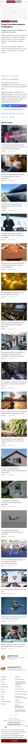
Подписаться (15, 105)
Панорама (17, 676)
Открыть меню (2, 2)
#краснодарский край (7, 113)
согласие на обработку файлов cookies (12, 737)
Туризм (2, 699)
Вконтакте (11, 715)
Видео (2, 696)
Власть (2, 681)
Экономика (3, 684)
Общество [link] (3, 151)
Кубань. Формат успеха (21, 691)
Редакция (17, 700)
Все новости (4, 676)
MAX (23, 109)
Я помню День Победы (20, 694)
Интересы (3, 704)
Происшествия (5, 21)
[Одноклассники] (7, 117)
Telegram (17, 715)
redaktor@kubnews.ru (14, 724)
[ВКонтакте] (4, 117)
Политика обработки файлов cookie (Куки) (20, 710)
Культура (3, 691)
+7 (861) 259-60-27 (14, 723)
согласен (14, 741)
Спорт (2, 689)
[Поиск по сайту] (26, 2)
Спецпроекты (18, 686)
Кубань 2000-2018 (19, 689)
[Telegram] (10, 117)
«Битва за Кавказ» (19, 679)
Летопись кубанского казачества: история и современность (20, 683)
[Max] (13, 117)
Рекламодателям (19, 702)
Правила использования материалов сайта (19, 706)
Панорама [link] (3, 445)
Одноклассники (14, 715)
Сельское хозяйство (6, 701)
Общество (3, 679)
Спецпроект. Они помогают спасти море (20, 697)
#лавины (21, 113)
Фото (2, 694)
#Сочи (16, 113)
